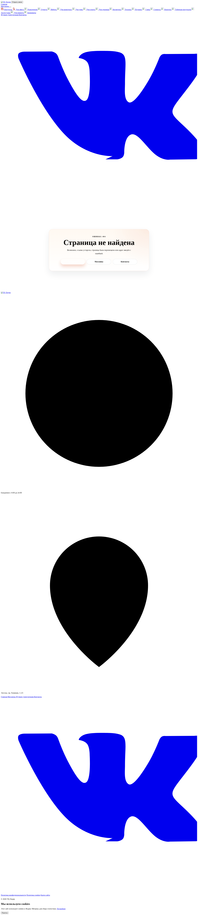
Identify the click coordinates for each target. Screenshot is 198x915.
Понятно (5, 913)
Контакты (23, 15)
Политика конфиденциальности (13, 895)
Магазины (5, 6)
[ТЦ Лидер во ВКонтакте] (99, 211)
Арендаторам (13, 15)
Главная (4, 4)
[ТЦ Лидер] (6, 2)
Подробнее (61, 909)
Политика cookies (33, 895)
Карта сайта (45, 895)
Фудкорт (4, 15)
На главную (73, 262)
